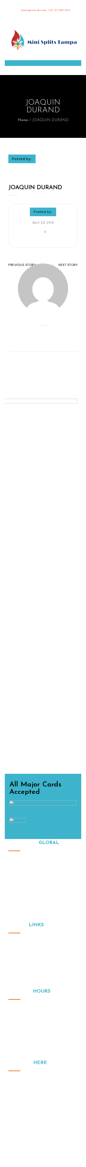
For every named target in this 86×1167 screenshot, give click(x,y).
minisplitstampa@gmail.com (43, 1099)
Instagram (12, 1115)
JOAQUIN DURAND (35, 188)
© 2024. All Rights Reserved (43, 1123)
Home (23, 120)
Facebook (22, 1115)
